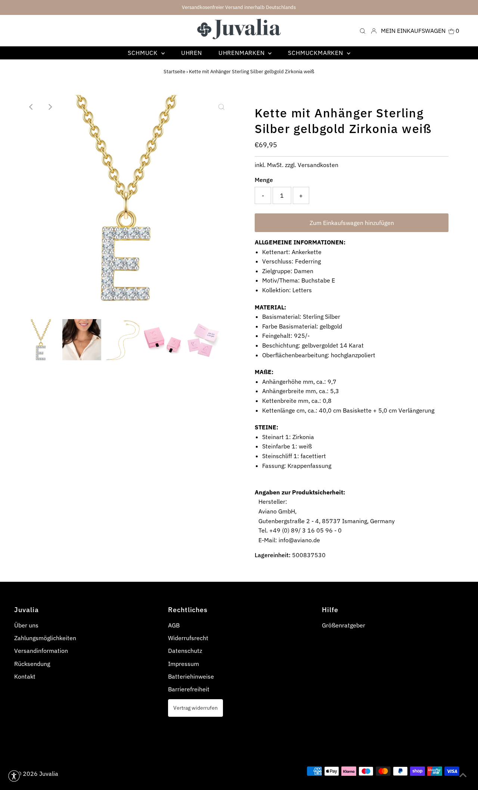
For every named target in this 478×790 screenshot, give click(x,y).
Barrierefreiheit (188, 689)
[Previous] (31, 107)
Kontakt (24, 676)
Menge (264, 179)
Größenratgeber (343, 625)
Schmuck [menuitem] (143, 52)
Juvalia (48, 773)
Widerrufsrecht (188, 638)
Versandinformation (41, 650)
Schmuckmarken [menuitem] (316, 52)
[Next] (49, 107)
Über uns (26, 625)
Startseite (174, 71)
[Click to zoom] (221, 107)
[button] (14, 776)
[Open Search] (362, 30)
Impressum (183, 663)
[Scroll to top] (463, 775)
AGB (174, 625)
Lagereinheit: (273, 555)
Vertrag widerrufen (195, 707)
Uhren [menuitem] (191, 52)
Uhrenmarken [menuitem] (242, 52)
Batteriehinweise (191, 676)
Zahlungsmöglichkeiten (45, 638)
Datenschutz (185, 650)
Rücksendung (32, 663)
